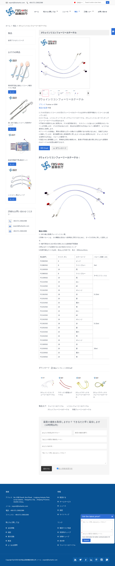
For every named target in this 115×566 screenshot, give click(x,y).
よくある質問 (12, 545)
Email (44, 148)
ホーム (36, 11)
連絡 (7, 492)
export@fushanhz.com (17, 2)
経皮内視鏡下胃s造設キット (18, 160)
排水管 (62, 541)
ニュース (65, 11)
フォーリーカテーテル (56, 406)
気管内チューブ (65, 532)
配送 (9, 541)
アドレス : (9, 497)
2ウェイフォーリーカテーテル (58, 409)
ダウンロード (59, 148)
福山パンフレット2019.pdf (61, 368)
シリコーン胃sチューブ (16, 195)
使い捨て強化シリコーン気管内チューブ (20, 124)
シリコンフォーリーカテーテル (78, 406)
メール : (8, 506)
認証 (9, 532)
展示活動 (11, 536)
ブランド (42, 104)
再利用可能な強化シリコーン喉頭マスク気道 (20, 87)
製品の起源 (43, 108)
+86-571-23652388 (36, 2)
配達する (63, 497)
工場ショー (88, 11)
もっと (12, 92)
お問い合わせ (102, 11)
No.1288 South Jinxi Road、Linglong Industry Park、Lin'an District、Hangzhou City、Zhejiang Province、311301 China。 (32, 499)
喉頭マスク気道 (65, 528)
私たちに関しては (49, 11)
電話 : (8, 510)
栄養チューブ (64, 536)
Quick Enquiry (112, 516)
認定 (61, 510)
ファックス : (10, 515)
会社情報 (11, 528)
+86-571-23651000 (20, 231)
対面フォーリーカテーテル (81, 409)
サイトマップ (64, 514)
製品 (76, 11)
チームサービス (65, 502)
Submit (86, 540)
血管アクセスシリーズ (16, 40)
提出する (46, 469)
